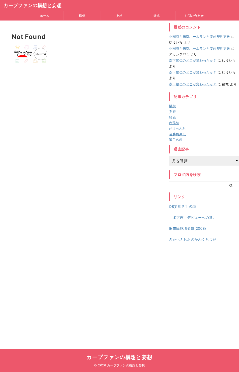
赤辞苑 (174, 123)
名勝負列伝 (177, 134)
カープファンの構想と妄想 (33, 5)
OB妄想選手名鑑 (182, 206)
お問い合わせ (194, 15)
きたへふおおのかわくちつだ (192, 239)
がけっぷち (177, 128)
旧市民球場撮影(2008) (187, 228)
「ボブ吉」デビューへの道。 (192, 217)
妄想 (119, 15)
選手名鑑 (176, 140)
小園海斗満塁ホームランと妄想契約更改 (199, 36)
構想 (82, 15)
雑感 (157, 15)
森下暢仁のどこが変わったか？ (193, 60)
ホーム (44, 15)
